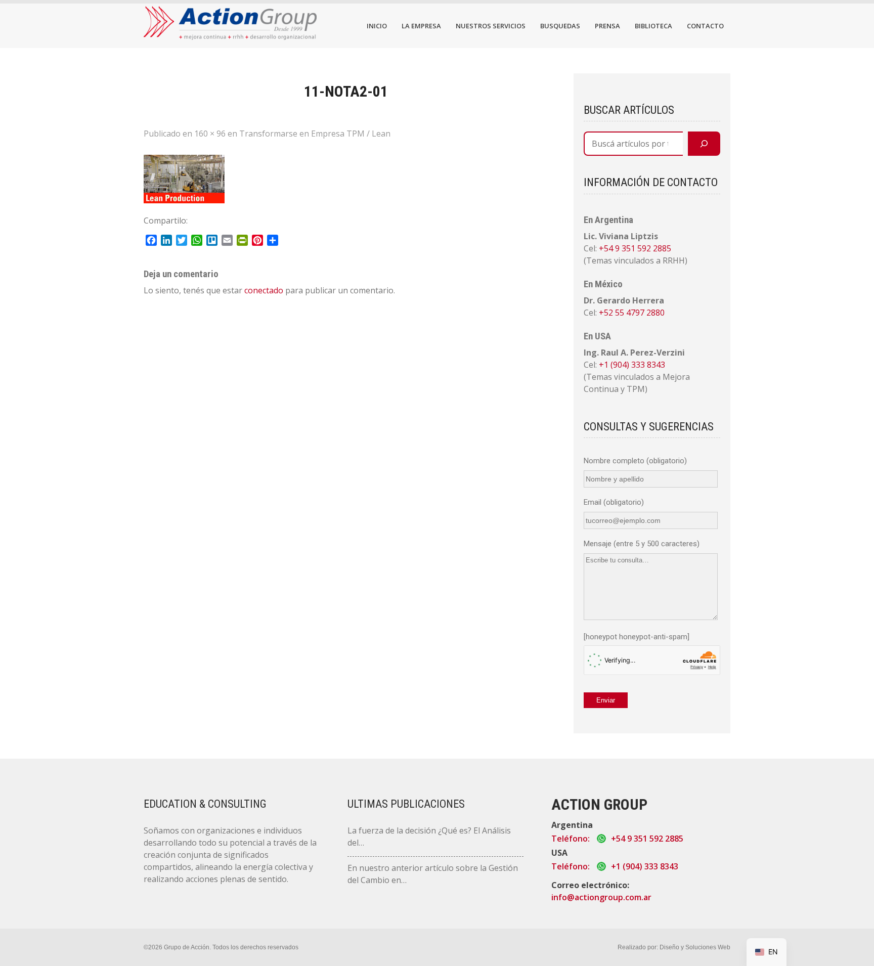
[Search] (704, 143)
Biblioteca (653, 25)
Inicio (377, 25)
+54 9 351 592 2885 (635, 248)
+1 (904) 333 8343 (632, 364)
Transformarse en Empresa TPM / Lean (314, 133)
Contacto (705, 25)
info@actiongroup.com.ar (601, 897)
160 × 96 (210, 133)
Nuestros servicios (491, 25)
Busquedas (560, 25)
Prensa (607, 25)
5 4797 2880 (642, 312)
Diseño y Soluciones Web (695, 947)
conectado (263, 290)
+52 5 (609, 312)
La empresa (421, 25)
